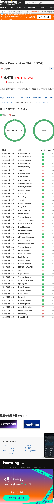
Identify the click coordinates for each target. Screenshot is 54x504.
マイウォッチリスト (17, 8)
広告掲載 (28, 448)
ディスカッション (7, 102)
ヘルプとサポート (31, 451)
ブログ (5, 445)
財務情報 (37, 97)
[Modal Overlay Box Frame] (26, 486)
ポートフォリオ (8, 451)
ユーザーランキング (41, 102)
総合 (2, 97)
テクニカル (48, 97)
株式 (3, 12)
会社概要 (28, 445)
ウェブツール (8, 453)
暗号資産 (31, 8)
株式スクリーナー (15, 12)
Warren (34, 12)
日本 (26, 12)
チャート (41, 8)
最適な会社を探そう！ (12, 415)
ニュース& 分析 (23, 97)
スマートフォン (8, 448)
